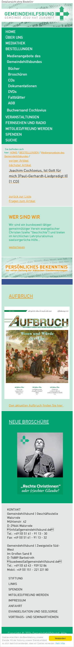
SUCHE (11, 140)
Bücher (14, 68)
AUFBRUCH (21, 296)
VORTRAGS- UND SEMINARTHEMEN (33, 617)
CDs (11, 80)
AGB (11, 103)
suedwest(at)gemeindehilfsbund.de (34, 561)
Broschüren (17, 74)
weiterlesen (17, 247)
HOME (11, 31)
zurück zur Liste (20, 196)
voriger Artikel (19, 160)
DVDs (12, 91)
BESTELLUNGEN (19, 49)
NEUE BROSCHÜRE (29, 421)
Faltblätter (16, 97)
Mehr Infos (60, 643)
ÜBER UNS (14, 37)
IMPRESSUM (17, 600)
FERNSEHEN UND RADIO (26, 122)
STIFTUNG (15, 578)
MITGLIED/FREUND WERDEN (29, 128)
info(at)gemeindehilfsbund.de (30, 529)
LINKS (12, 584)
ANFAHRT (15, 606)
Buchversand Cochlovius (26, 110)
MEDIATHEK (15, 43)
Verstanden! (60, 638)
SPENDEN (14, 134)
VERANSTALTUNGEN (22, 117)
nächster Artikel (20, 165)
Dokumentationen (22, 86)
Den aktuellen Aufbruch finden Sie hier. (36, 405)
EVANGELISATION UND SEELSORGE (33, 611)
